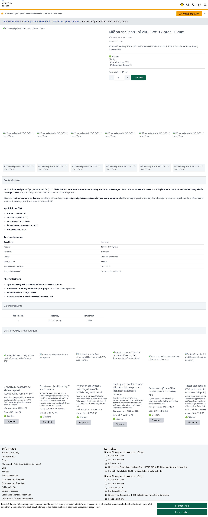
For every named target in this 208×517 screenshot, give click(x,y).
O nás (4, 460)
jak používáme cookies (111, 504)
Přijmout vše (182, 505)
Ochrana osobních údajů (13, 479)
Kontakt (5, 471)
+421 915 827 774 (116, 455)
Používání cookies (10, 475)
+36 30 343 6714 (115, 487)
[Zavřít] (205, 14)
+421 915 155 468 (116, 459)
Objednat (138, 77)
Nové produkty (9, 456)
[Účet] (205, 4)
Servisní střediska (10, 491)
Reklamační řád (9, 487)
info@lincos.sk (114, 463)
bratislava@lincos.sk (117, 491)
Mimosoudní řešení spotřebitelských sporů (21, 464)
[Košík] (199, 4)
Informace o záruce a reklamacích (17, 498)
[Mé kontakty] (193, 4)
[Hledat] (188, 4)
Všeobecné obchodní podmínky (16, 494)
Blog (4, 468)
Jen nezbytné (182, 512)
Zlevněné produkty (189, 13)
